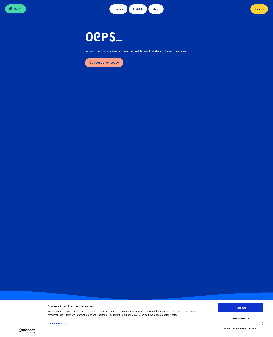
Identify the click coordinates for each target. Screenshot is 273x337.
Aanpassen (238, 318)
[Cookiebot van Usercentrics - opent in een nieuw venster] (27, 330)
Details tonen (55, 323)
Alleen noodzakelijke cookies (240, 328)
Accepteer (240, 307)
